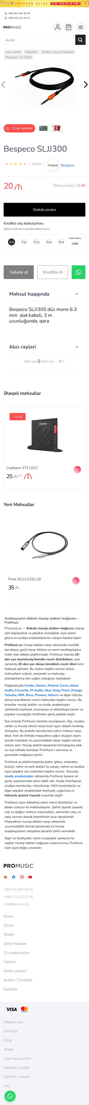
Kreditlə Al (53, 272)
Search (80, 40)
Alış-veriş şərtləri (17, 1058)
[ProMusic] (12, 27)
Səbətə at (19, 272)
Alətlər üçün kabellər (58, 52)
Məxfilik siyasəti (16, 1077)
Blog (7, 1040)
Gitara (9, 925)
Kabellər (31, 52)
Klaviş (8, 916)
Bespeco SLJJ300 (18, 57)
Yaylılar (10, 962)
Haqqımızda (13, 1022)
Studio (9, 934)
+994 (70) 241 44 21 (19, 18)
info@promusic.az (16, 904)
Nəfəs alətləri (15, 971)
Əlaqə (8, 1049)
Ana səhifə (13, 52)
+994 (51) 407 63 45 (19, 13)
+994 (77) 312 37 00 (18, 896)
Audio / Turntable (18, 980)
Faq (7, 1086)
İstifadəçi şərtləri (17, 1067)
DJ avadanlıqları (16, 953)
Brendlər (10, 1031)
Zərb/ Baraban (15, 943)
